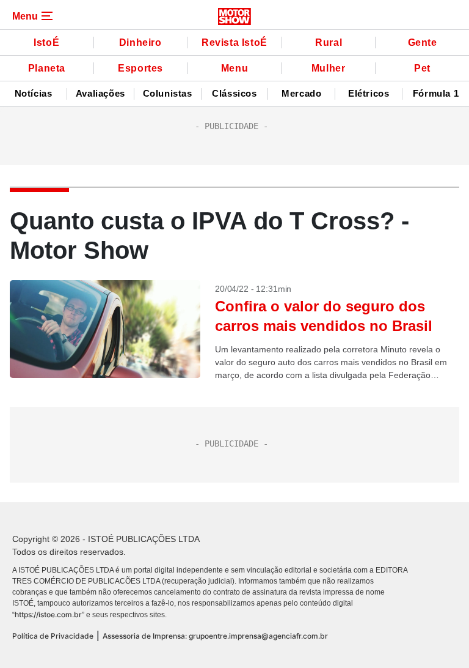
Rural (328, 42)
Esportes (140, 68)
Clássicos (234, 93)
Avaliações (100, 93)
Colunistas (167, 93)
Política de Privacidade (52, 635)
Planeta (46, 68)
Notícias (34, 93)
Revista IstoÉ (234, 42)
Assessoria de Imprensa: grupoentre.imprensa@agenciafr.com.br (215, 635)
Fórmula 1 (436, 93)
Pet (422, 68)
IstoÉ (46, 42)
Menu (234, 68)
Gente (422, 42)
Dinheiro (140, 42)
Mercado (301, 93)
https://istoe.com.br (48, 614)
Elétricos (368, 93)
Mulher (328, 68)
